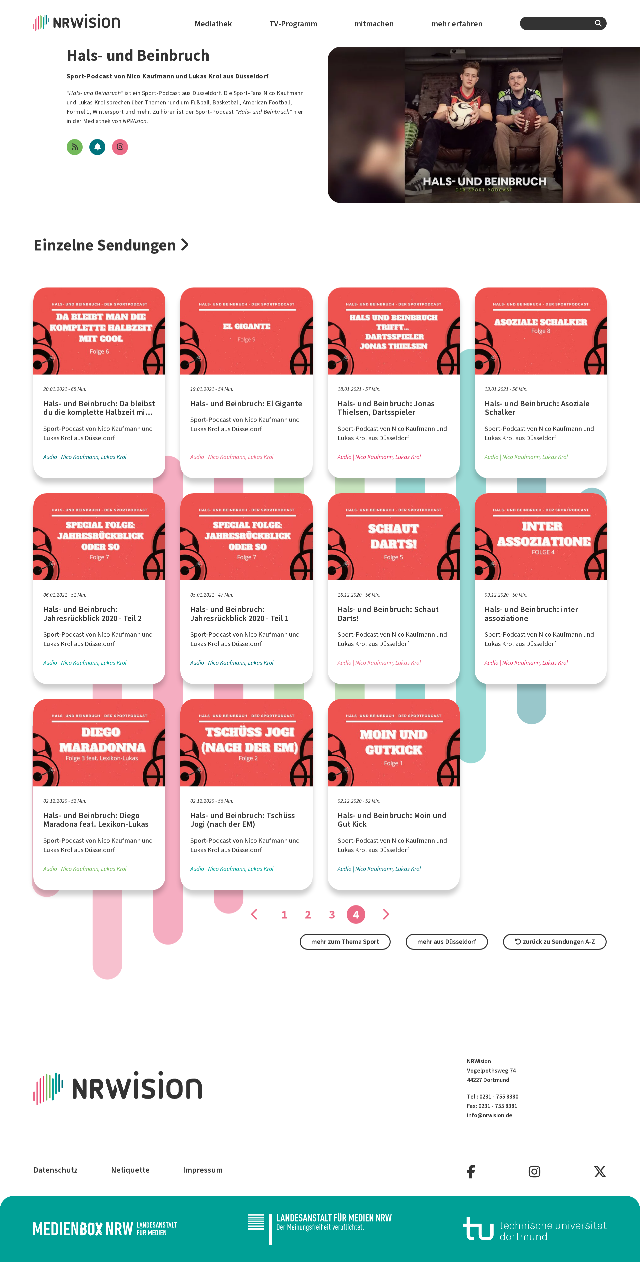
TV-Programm (293, 23)
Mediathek (213, 23)
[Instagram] (534, 1172)
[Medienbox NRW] (105, 1229)
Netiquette (130, 1170)
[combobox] (563, 23)
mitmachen (374, 23)
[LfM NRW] (320, 1229)
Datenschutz (55, 1170)
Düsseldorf (206, 93)
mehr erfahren (457, 23)
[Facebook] (471, 1172)
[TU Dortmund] (535, 1229)
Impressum (203, 1170)
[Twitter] (600, 1172)
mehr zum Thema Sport (345, 941)
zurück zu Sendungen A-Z (558, 941)
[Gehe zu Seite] (254, 914)
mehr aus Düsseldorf (446, 941)
